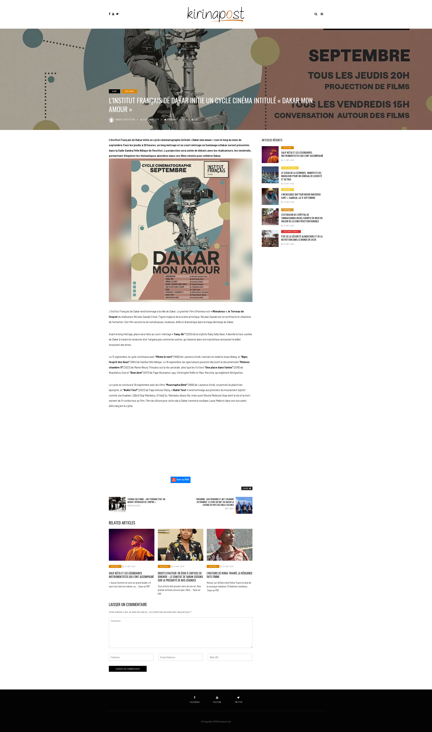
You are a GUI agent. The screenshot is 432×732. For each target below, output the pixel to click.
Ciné (114, 91)
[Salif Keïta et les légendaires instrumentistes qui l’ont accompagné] (131, 545)
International (291, 231)
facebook (195, 702)
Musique (287, 189)
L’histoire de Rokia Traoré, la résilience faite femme (229, 575)
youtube (217, 702)
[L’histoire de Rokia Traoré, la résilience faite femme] (229, 545)
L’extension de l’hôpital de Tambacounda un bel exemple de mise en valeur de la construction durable (301, 218)
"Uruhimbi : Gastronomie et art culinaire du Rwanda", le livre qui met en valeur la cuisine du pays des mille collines (215, 504)
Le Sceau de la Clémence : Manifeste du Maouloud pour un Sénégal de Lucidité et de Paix (301, 176)
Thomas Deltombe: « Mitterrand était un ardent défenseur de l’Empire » (146, 502)
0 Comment (172, 119)
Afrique (287, 209)
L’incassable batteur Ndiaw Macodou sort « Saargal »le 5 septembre (301, 195)
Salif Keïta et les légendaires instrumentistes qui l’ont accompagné (131, 575)
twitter (238, 702)
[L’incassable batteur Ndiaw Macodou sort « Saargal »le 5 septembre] (270, 196)
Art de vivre (290, 168)
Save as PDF (182, 479)
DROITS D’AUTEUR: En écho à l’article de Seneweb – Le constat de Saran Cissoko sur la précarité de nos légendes (180, 576)
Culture (129, 91)
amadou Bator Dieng (125, 119)
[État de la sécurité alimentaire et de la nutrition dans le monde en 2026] (270, 238)
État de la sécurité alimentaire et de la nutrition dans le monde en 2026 (301, 238)
